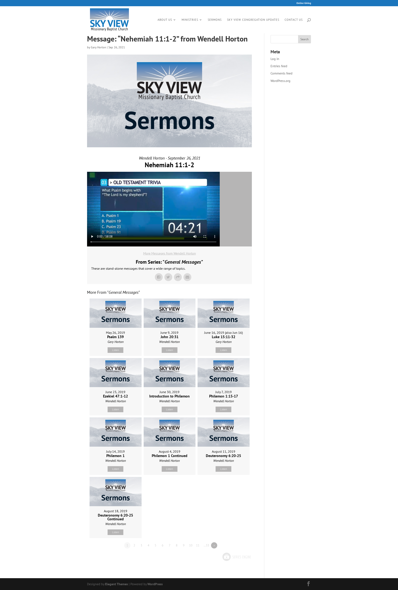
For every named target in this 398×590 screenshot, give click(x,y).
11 (197, 545)
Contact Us (294, 20)
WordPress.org (280, 81)
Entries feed (279, 66)
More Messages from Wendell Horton (169, 253)
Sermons (215, 20)
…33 (206, 545)
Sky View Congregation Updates (253, 20)
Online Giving (303, 3)
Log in (275, 59)
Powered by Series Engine (236, 557)
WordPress (155, 584)
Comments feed (281, 73)
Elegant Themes (116, 584)
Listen (115, 350)
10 (190, 545)
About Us (165, 20)
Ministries (190, 20)
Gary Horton (98, 47)
